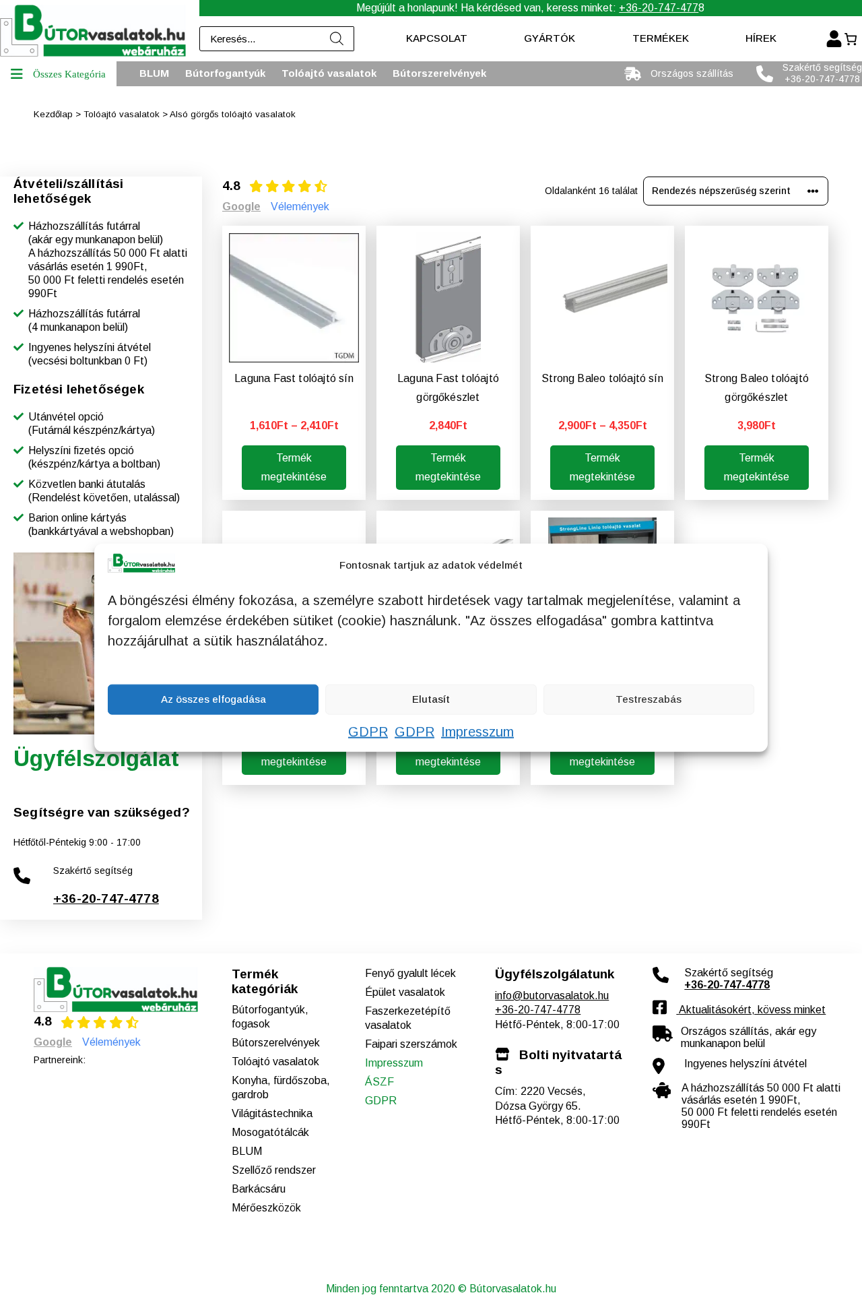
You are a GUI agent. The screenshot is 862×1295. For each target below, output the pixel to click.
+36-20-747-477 (658, 7)
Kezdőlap (53, 114)
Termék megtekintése (294, 467)
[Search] (337, 38)
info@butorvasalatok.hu (552, 995)
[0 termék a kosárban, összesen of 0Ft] (850, 39)
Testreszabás (649, 699)
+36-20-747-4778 (106, 898)
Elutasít (431, 699)
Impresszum (477, 731)
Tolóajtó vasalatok (122, 114)
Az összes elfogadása (213, 699)
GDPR (368, 731)
